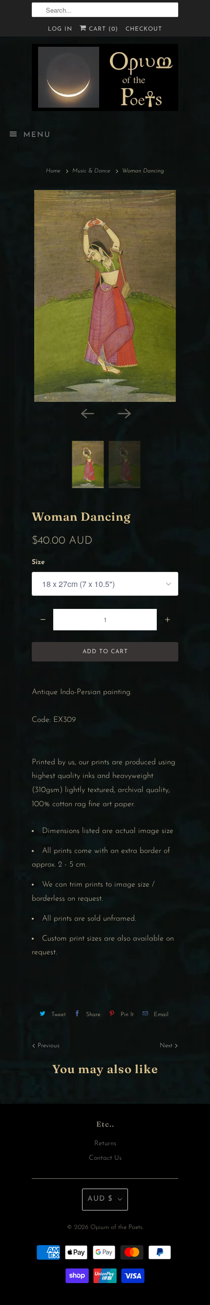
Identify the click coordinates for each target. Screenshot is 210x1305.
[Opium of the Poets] (105, 77)
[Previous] (86, 412)
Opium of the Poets (116, 1227)
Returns (105, 1143)
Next (167, 1045)
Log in (60, 29)
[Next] (123, 412)
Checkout (144, 29)
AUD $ (100, 1199)
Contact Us (105, 1158)
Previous (48, 1045)
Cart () (102, 29)
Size (38, 562)
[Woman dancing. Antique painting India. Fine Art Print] (105, 296)
